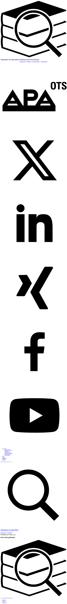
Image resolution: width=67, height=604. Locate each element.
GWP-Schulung (7, 455)
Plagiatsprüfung (23, 61)
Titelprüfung (29, 61)
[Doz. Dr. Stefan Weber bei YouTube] (35, 446)
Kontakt (4, 459)
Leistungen (4, 448)
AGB (3, 601)
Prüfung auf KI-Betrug (8, 450)
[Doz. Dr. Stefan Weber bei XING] (35, 319)
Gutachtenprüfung (44, 61)
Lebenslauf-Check (8, 454)
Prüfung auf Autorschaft (9, 453)
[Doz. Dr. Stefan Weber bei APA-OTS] (35, 128)
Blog (3, 456)
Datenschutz (5, 602)
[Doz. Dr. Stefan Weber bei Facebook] (35, 383)
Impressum (4, 600)
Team (3, 457)
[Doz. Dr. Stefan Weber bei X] (35, 191)
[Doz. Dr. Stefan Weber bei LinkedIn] (35, 255)
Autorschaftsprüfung (36, 61)
